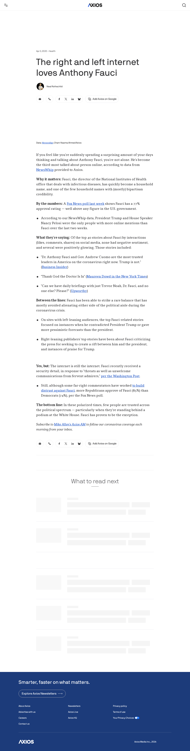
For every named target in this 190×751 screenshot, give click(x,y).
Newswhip (47, 143)
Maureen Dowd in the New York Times (117, 276)
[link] (40, 99)
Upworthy (79, 291)
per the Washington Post (120, 376)
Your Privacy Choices (123, 718)
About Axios (24, 706)
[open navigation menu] (6, 5)
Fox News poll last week (85, 204)
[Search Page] (184, 5)
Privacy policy (120, 706)
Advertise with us (27, 712)
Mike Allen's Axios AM (70, 424)
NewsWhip (45, 170)
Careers (23, 718)
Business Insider (54, 267)
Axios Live (73, 712)
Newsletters (74, 706)
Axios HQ (72, 718)
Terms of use (119, 712)
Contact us (24, 724)
